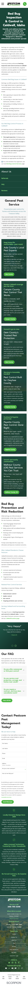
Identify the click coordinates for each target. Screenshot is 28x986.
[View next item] (16, 646)
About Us (14, 940)
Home (14, 934)
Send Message (7, 802)
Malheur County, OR (11, 492)
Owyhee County (10, 407)
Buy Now (14, 952)
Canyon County (10, 319)
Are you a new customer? (8, 768)
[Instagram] (12, 962)
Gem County (9, 362)
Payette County (10, 449)
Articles (14, 946)
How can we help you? (7, 773)
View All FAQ (7, 700)
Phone (3, 753)
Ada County (9, 274)
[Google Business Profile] (9, 962)
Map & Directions (14, 918)
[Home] (13, 4)
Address (4, 763)
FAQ (14, 943)
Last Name (5, 748)
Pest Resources (14, 949)
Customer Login (14, 955)
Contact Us (14, 937)
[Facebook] (19, 962)
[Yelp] (15, 962)
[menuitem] (14, 178)
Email (3, 758)
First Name (5, 743)
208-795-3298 (14, 906)
